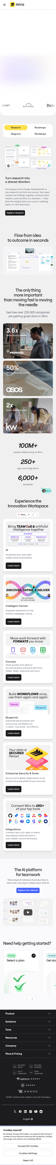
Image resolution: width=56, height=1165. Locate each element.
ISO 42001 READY (21, 1066)
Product (10, 1013)
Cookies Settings (28, 1153)
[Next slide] (32, 998)
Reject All (28, 1160)
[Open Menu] (4, 4)
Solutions (10, 1021)
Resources (11, 1037)
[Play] (28, 912)
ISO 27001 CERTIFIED (38, 1066)
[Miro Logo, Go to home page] (17, 5)
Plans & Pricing (13, 1053)
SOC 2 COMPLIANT (22, 1072)
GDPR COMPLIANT (38, 1072)
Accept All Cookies (28, 1145)
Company (10, 1045)
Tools (8, 1029)
